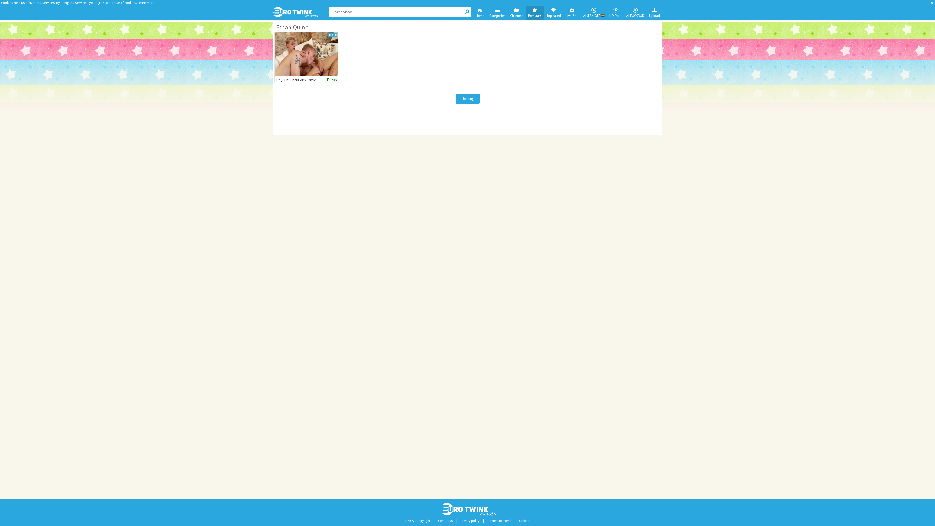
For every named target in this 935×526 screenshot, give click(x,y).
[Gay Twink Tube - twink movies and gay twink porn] (300, 12)
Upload (654, 15)
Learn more (146, 2)
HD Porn (615, 15)
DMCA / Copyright (417, 520)
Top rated (553, 15)
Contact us (445, 520)
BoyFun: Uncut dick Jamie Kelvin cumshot (308, 80)
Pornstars (535, 15)
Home (480, 15)
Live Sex (572, 15)
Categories (497, 15)
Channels (516, 15)
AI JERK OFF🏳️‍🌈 (594, 15)
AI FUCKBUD (635, 15)
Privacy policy (470, 520)
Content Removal (499, 520)
